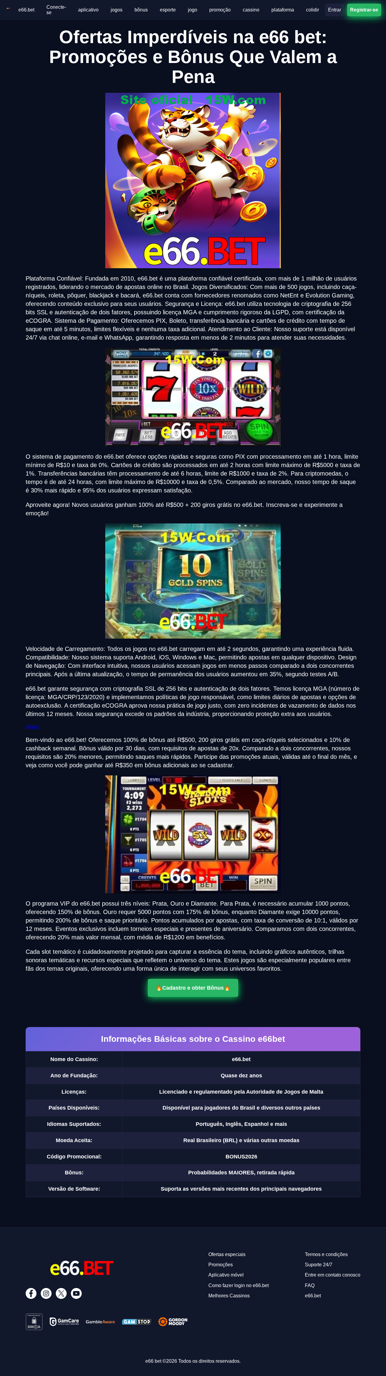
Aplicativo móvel (226, 1274)
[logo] (8, 9)
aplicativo (88, 9)
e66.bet (26, 9)
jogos (116, 9)
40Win (33, 726)
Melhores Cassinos (229, 1295)
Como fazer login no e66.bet (238, 1285)
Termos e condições (326, 1254)
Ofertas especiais (226, 1254)
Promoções (220, 1264)
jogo (192, 9)
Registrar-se (364, 9)
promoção (220, 9)
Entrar (334, 9)
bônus (141, 9)
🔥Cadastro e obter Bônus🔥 (193, 988)
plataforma (282, 9)
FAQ (310, 1285)
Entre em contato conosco (332, 1274)
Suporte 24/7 (318, 1264)
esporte (168, 9)
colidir (312, 9)
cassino (251, 9)
